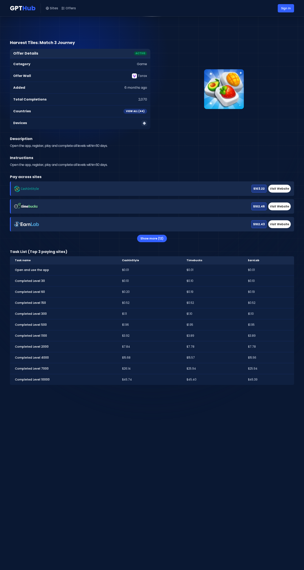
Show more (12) (152, 238)
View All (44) (135, 111)
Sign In (286, 8)
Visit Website (279, 189)
